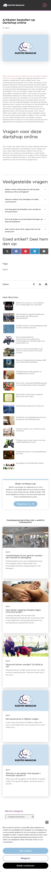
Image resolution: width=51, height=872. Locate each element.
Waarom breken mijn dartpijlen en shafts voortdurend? (25, 200)
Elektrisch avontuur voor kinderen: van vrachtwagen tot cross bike (30, 304)
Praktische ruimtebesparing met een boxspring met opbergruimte (31, 418)
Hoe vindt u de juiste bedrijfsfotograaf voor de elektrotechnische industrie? (31, 384)
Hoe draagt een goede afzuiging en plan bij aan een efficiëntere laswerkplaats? (30, 316)
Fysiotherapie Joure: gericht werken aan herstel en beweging (24, 556)
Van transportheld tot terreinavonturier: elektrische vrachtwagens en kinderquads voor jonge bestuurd (30, 340)
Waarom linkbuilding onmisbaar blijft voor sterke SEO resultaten (31, 361)
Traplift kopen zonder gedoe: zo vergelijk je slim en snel (29, 372)
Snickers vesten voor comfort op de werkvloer (30, 430)
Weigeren (25, 858)
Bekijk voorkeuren (25, 865)
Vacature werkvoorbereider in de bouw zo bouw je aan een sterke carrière (29, 351)
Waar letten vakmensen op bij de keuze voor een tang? (29, 395)
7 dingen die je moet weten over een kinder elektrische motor (31, 441)
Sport (7, 28)
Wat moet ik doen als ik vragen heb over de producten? (25, 230)
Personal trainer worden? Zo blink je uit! (24, 665)
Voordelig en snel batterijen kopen (30, 463)
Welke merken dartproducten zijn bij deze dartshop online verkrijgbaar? (25, 190)
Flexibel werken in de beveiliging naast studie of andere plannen (31, 327)
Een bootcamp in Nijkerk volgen (22, 719)
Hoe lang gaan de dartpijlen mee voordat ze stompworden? (25, 210)
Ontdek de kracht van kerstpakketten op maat (31, 453)
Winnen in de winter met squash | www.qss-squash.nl (23, 774)
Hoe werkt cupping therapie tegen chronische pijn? (23, 611)
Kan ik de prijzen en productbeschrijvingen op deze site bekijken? (25, 220)
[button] (47, 822)
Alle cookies (26, 851)
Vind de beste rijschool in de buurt (30, 406)
